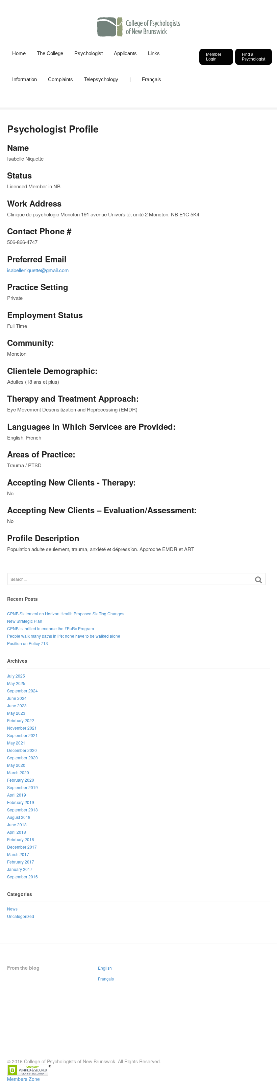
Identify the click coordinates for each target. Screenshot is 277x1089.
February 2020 (20, 780)
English (105, 968)
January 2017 (19, 869)
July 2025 (16, 676)
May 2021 (16, 742)
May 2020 (16, 765)
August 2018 (18, 817)
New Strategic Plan (24, 621)
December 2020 (22, 750)
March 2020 (18, 772)
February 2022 (20, 720)
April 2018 (16, 832)
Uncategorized (20, 916)
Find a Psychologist (253, 57)
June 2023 (17, 705)
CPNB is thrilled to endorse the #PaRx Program (50, 628)
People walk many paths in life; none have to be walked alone (63, 636)
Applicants (125, 53)
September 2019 (22, 787)
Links (154, 53)
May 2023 (16, 713)
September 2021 (22, 735)
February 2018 (20, 839)
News (12, 909)
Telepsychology (101, 79)
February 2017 (20, 862)
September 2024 (22, 690)
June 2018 (17, 824)
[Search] (258, 580)
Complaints (60, 79)
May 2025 (16, 683)
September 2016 (22, 876)
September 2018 (22, 809)
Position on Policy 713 (27, 643)
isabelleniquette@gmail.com (38, 270)
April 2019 (16, 795)
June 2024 (17, 698)
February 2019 (20, 802)
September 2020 (22, 757)
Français (151, 79)
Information (24, 79)
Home (19, 53)
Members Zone (23, 1078)
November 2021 (22, 728)
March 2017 (18, 854)
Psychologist (88, 53)
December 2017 (22, 847)
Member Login (213, 57)
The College (50, 53)
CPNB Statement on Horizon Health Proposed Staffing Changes (65, 613)
